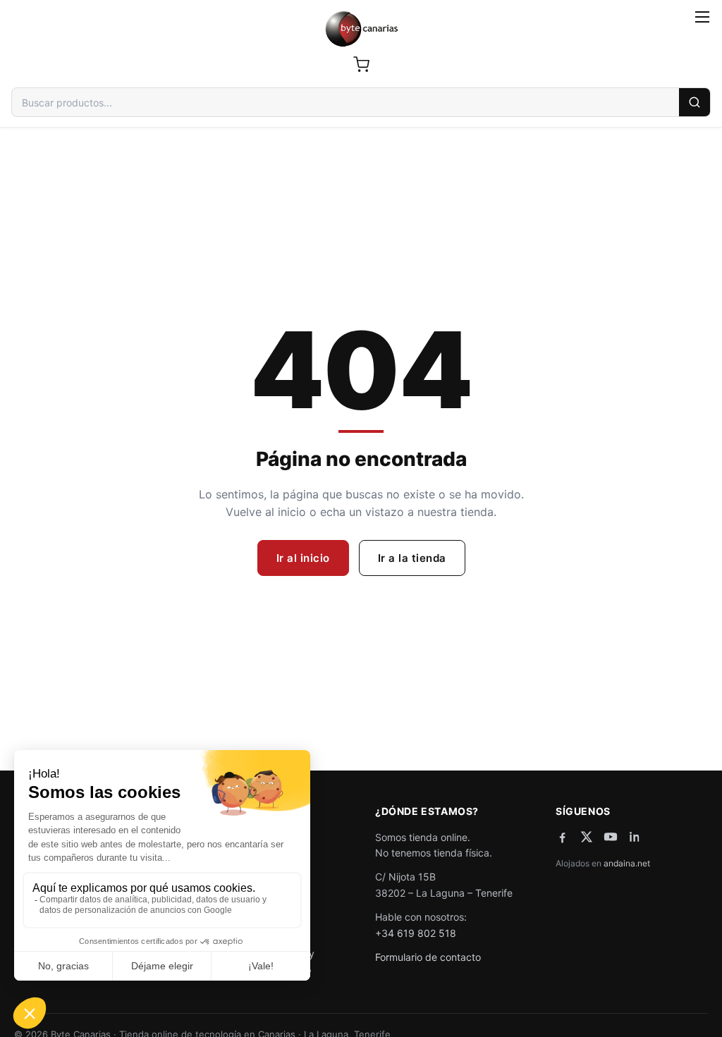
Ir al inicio (303, 558)
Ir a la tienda (412, 558)
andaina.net (627, 863)
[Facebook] (563, 837)
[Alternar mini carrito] (361, 64)
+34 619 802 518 (415, 933)
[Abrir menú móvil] (702, 17)
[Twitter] (587, 837)
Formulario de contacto (428, 957)
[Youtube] (611, 837)
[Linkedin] (635, 837)
